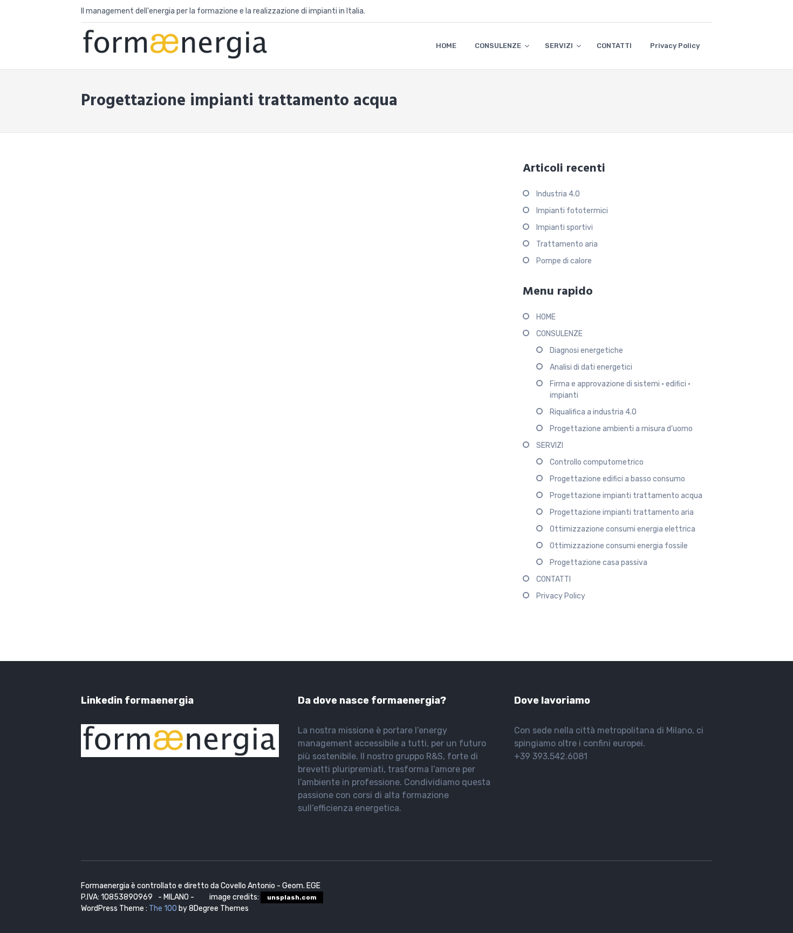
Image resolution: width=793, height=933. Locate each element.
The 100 (164, 908)
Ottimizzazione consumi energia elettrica (622, 529)
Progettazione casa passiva (598, 562)
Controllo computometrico (597, 462)
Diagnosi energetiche (586, 350)
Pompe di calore (564, 260)
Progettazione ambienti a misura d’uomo (621, 428)
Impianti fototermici (572, 210)
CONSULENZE (498, 46)
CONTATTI (614, 46)
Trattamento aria (567, 244)
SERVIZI (559, 46)
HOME (446, 46)
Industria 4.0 (558, 194)
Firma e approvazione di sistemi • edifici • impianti (620, 389)
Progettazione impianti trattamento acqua (626, 495)
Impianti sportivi (564, 227)
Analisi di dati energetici (591, 367)
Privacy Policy (675, 46)
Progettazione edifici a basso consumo (617, 478)
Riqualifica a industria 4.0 (593, 412)
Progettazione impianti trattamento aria (622, 512)
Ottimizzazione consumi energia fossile (619, 545)
